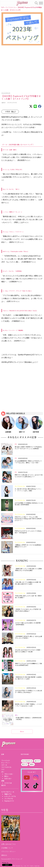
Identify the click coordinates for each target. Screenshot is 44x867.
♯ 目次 (11, 111)
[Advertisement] (22, 67)
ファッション (5, 760)
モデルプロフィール (7, 792)
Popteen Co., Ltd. (21, 866)
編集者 (3, 102)
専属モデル (8, 794)
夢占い (6, 776)
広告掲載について (7, 848)
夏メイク (37, 761)
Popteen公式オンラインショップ (11, 859)
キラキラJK (8, 783)
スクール (4, 765)
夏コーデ (24, 764)
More (22, 731)
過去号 (3, 785)
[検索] (36, 3)
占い (2, 771)
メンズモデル (8, 798)
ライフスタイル (11, 7)
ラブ (2, 769)
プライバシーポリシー (8, 851)
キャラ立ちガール (27, 761)
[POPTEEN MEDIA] (22, 3)
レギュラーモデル (10, 796)
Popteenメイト (9, 801)
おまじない (8, 778)
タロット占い (8, 774)
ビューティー (5, 762)
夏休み (32, 764)
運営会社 (4, 855)
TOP (2, 7)
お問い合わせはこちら (8, 844)
